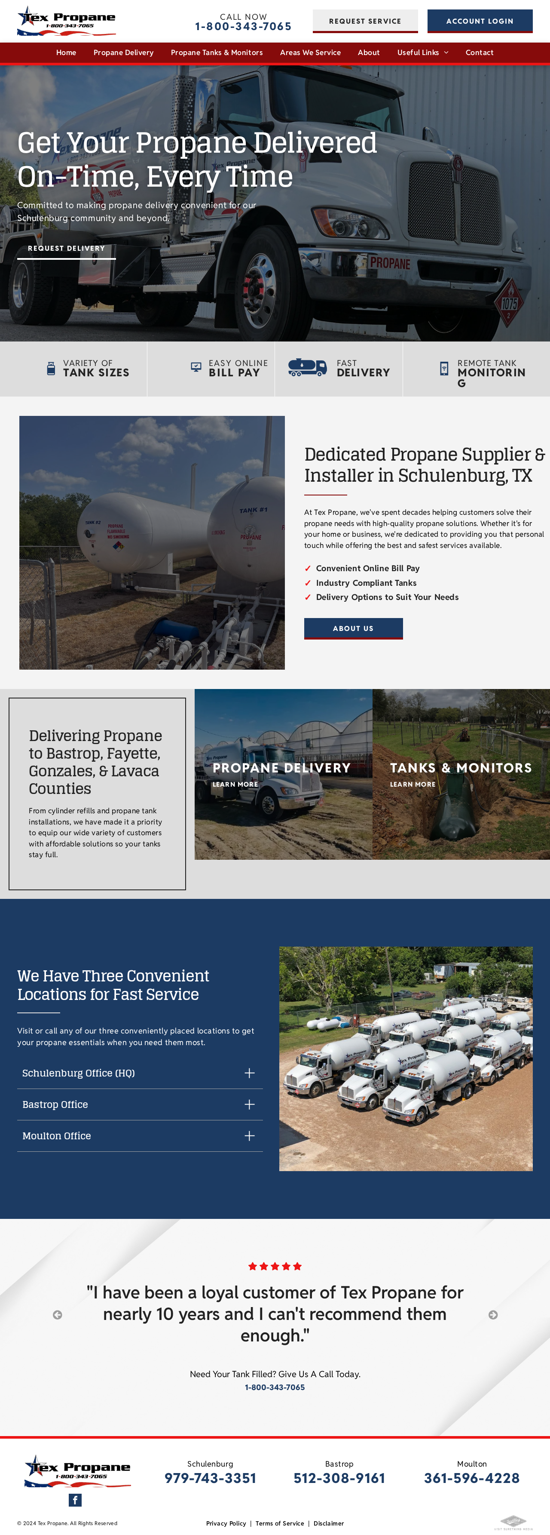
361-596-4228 (472, 1478)
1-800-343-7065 (243, 26)
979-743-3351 (211, 1478)
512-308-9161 (339, 1478)
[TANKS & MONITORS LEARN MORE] (461, 693)
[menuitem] (66, 52)
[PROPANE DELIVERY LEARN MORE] (283, 693)
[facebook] (75, 1501)
